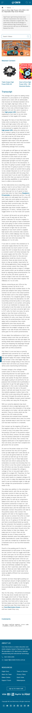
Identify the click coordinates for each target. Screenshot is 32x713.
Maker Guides (6, 677)
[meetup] (28, 705)
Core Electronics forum (12, 607)
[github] (17, 705)
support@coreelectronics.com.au (14, 660)
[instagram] (10, 705)
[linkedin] (21, 705)
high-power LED (10, 112)
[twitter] (14, 705)
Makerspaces (21, 680)
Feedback (0, 359)
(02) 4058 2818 (9, 657)
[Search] (28, 36)
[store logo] (16, 2)
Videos (9, 7)
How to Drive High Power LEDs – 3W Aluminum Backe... (25, 84)
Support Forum (6, 680)
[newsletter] (24, 705)
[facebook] (3, 705)
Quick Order (20, 677)
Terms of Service (22, 671)
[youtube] (7, 705)
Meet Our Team (7, 674)
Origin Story (5, 671)
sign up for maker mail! (16, 688)
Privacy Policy (21, 674)
